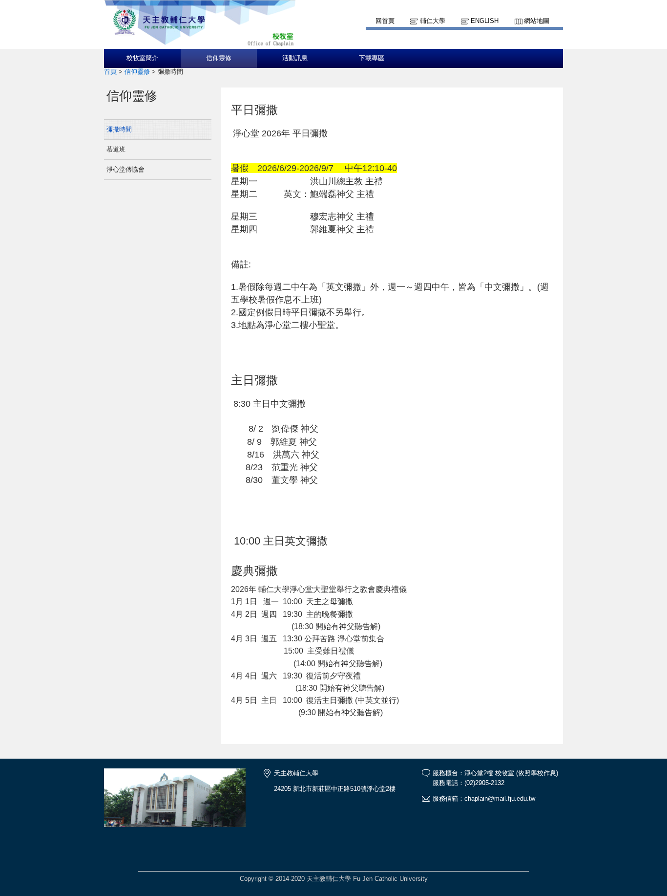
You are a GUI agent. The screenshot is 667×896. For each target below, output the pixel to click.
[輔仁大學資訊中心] (199, 44)
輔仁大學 (432, 20)
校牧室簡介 (142, 58)
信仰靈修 (218, 58)
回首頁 (385, 20)
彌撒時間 (119, 129)
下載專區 (371, 58)
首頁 (110, 71)
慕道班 (115, 149)
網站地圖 (536, 20)
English (485, 20)
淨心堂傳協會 (125, 169)
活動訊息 (295, 58)
